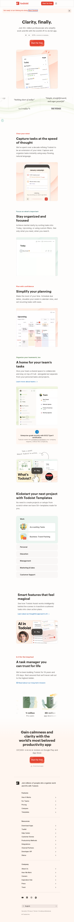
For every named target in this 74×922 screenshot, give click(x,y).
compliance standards (38, 439)
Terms (35, 911)
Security (24, 911)
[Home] (22, 3)
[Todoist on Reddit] (36, 897)
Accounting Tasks (37, 527)
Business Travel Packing (40, 537)
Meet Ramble (33, 10)
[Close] (69, 10)
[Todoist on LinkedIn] (27, 897)
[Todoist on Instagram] (31, 897)
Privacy (30, 911)
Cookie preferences (45, 911)
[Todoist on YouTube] (22, 897)
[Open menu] (56, 3)
